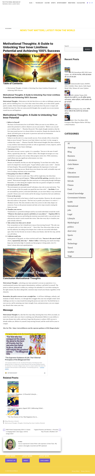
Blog (30, 2)
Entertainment (62, 2)
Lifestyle (16, 421)
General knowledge (76, 193)
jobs (69, 210)
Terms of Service (85, 471)
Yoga (70, 256)
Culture (47, 2)
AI (69, 143)
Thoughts (20, 423)
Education (11, 421)
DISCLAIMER (45, 460)
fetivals (71, 181)
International (73, 206)
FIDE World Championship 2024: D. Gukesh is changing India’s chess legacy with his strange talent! (18, 431)
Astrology (72, 147)
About (26, 460)
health (70, 202)
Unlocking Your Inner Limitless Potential (34, 423)
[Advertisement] (47, 16)
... (19, 447)
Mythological (73, 222)
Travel (70, 247)
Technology (39, 2)
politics (71, 227)
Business (71, 156)
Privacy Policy (75, 471)
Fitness (70, 185)
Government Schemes (77, 197)
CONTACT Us (11, 460)
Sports (53, 2)
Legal (70, 214)
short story (72, 231)
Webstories (71, 2)
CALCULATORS (81, 2)
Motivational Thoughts (10, 314)
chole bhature (73, 164)
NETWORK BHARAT (11, 2)
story (70, 239)
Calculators (72, 160)
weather (71, 252)
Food (70, 189)
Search (67, 46)
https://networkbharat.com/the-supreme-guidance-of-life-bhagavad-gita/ (36, 328)
